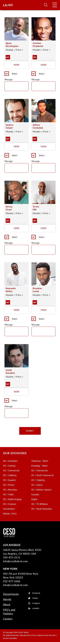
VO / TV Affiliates (39, 504)
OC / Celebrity (38, 480)
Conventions (9, 508)
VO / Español (9, 480)
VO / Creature (9, 504)
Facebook (36, 593)
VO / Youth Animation (41, 508)
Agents (7, 599)
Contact (7, 618)
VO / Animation (10, 460)
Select (14, 73)
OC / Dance (37, 484)
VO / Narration (10, 489)
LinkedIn (35, 608)
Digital (34, 499)
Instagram (36, 603)
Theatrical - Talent (39, 460)
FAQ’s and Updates (9, 611)
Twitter (35, 598)
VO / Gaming (9, 465)
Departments (11, 594)
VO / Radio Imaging (12, 499)
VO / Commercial (11, 470)
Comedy (35, 494)
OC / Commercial (39, 470)
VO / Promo (8, 484)
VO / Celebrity (9, 475)
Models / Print (9, 513)
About (6, 604)
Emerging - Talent (39, 465)
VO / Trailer (8, 494)
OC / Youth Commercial (42, 475)
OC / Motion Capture (41, 489)
